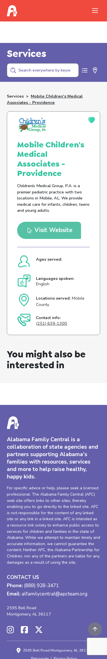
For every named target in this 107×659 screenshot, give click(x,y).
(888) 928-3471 (41, 586)
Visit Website (52, 230)
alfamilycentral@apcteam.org (54, 594)
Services (15, 96)
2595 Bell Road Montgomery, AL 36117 (29, 611)
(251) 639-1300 (51, 323)
